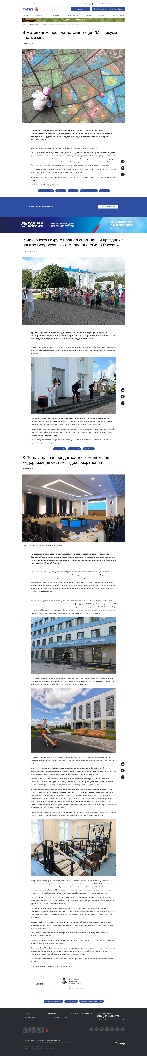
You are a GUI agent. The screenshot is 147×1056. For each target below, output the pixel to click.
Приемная (88, 15)
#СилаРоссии (89, 448)
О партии (25, 15)
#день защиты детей (46, 190)
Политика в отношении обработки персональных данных (40, 1048)
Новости (44, 24)
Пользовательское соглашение (32, 1045)
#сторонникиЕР (59, 448)
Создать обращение (108, 206)
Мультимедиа (102, 15)
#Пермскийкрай (74, 448)
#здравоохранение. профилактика (91, 1001)
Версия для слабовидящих (116, 3)
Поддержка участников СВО (73, 20)
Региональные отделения (81, 1014)
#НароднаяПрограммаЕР (53, 1001)
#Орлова (60, 190)
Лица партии (38, 15)
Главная (24, 24)
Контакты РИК (29, 1018)
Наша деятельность (54, 15)
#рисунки (104, 190)
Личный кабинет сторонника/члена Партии (108, 9)
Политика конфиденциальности (32, 1046)
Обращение (80, 9)
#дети (73, 190)
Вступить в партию (118, 15)
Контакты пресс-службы (57, 1018)
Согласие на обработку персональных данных (36, 1050)
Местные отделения (73, 15)
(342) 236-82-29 (108, 1016)
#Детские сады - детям (89, 190)
